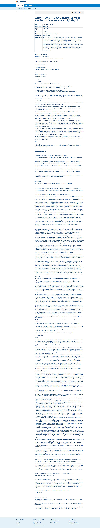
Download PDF (78, 12)
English (18, 522)
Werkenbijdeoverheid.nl (73, 523)
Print (71, 12)
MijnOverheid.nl (72, 519)
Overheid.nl (19, 6)
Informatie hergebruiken (39, 519)
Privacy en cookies (37, 520)
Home (25, 5)
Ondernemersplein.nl (73, 522)
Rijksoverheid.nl (72, 520)
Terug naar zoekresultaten (23, 11)
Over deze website (20, 519)
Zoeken (25, 8)
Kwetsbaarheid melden (38, 525)
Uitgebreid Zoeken (32, 5)
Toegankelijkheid (37, 522)
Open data (53, 519)
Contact (18, 520)
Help (18, 523)
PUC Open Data (54, 522)
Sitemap (36, 523)
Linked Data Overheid (55, 520)
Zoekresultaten (29, 8)
